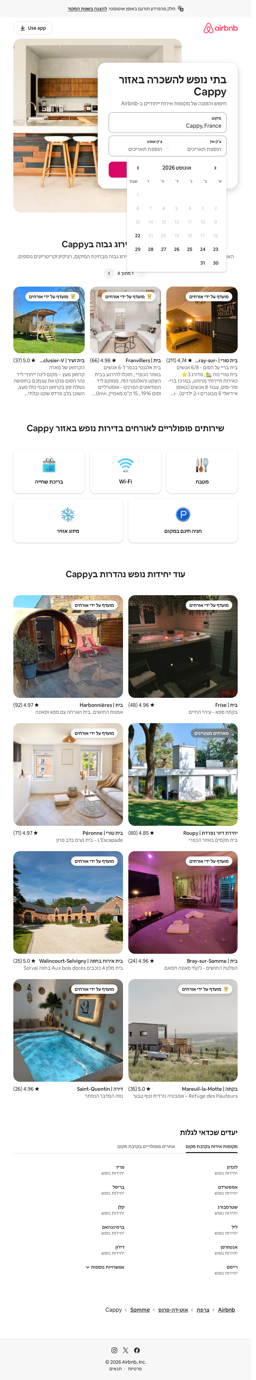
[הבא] (109, 273)
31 (202, 263)
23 (215, 249)
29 (137, 249)
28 (150, 249)
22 (137, 236)
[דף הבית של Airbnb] (221, 27)
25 (189, 249)
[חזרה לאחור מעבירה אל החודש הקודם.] (215, 168)
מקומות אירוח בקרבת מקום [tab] (212, 1146)
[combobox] (167, 126)
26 (176, 249)
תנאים (115, 1369)
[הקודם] (141, 273)
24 (202, 249)
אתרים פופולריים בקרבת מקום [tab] (146, 1146)
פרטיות (135, 1369)
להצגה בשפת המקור (87, 9)
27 (163, 249)
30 (216, 263)
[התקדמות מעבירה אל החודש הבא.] (138, 168)
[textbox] (197, 149)
